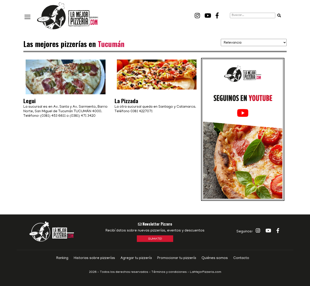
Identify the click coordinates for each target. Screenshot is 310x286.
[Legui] (66, 82)
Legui (29, 101)
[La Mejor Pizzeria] (67, 16)
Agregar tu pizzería (136, 258)
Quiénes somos (215, 258)
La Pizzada (126, 101)
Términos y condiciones (169, 272)
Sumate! (155, 239)
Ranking (62, 258)
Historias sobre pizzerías (94, 258)
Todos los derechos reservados (124, 272)
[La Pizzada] (157, 75)
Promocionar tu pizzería (176, 258)
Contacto (241, 258)
